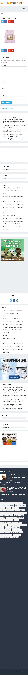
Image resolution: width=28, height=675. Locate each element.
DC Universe (11, 505)
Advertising (6, 229)
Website (3, 95)
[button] (22, 8)
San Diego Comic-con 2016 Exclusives (13, 201)
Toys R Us (9, 534)
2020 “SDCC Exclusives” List (10, 190)
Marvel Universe (20, 517)
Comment (4, 65)
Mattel (16, 520)
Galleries (5, 213)
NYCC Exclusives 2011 (9, 215)
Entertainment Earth (6, 510)
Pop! (3, 527)
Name (3, 82)
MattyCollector (5, 522)
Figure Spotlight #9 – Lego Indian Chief (10, 482)
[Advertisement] (14, 278)
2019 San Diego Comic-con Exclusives (13, 188)
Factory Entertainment (19, 510)
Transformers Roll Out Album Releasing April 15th (12, 494)
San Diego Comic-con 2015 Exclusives (13, 199)
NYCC (26, 525)
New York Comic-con (17, 525)
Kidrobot (17, 515)
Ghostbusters (23, 512)
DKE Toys (9, 507)
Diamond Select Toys (20, 505)
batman (3, 503)
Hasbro (3, 515)
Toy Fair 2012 (6, 210)
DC (21, 503)
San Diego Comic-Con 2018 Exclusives (13, 207)
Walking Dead (16, 537)
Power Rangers (16, 527)
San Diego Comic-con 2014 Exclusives (13, 196)
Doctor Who (16, 507)
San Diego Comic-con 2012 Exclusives (13, 224)
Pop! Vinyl (8, 527)
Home (2, 13)
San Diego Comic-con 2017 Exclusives (13, 204)
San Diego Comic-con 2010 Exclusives (13, 218)
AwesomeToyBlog (10, 671)
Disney (3, 507)
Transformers (17, 534)
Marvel (3, 517)
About (4, 193)
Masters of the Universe (7, 520)
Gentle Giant (15, 512)
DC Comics (4, 505)
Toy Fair (3, 534)
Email (3, 88)
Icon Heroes (10, 515)
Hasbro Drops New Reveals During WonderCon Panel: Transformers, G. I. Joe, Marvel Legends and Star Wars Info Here (17, 476)
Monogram (4, 525)
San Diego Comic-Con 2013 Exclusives (13, 226)
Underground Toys (6, 537)
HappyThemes (22, 671)
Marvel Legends (10, 517)
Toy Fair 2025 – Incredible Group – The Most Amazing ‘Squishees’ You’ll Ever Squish (16, 488)
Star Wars (4, 532)
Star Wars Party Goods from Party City (13, 139)
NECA (10, 525)
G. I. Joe (8, 512)
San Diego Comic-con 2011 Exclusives (13, 221)
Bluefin (17, 503)
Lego (22, 515)
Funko (3, 512)
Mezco (12, 522)
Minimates (19, 522)
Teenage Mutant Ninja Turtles (15, 532)
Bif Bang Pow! (10, 503)
